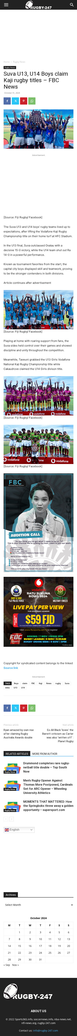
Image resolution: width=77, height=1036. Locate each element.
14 (9, 946)
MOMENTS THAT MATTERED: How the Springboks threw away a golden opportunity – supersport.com (48, 806)
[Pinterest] (23, 101)
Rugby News (19, 61)
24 (40, 952)
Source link (11, 668)
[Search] (72, 5)
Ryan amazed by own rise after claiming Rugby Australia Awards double (19, 733)
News (48, 683)
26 (59, 952)
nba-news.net (62, 1019)
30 (30, 959)
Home (7, 61)
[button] (6, 5)
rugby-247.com (47, 1023)
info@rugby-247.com (45, 1030)
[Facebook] (7, 101)
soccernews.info (43, 1019)
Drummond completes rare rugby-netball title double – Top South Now (46, 767)
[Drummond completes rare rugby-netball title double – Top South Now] (12, 767)
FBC (33, 683)
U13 (15, 687)
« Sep (7, 965)
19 (59, 946)
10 (40, 939)
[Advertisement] (38, 33)
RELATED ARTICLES (17, 753)
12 (59, 939)
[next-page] (11, 819)
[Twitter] (15, 101)
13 (68, 939)
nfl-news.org (28, 1023)
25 (50, 952)
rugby (58, 683)
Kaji (40, 683)
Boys (16, 683)
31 (40, 959)
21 (9, 952)
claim (24, 683)
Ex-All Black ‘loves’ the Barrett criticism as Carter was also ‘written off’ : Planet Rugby (57, 735)
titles (7, 687)
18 (50, 946)
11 (50, 939)
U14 (23, 687)
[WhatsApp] (31, 101)
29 (19, 959)
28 (9, 959)
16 (30, 946)
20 (68, 946)
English (14, 829)
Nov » (15, 965)
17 (40, 946)
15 (19, 946)
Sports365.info (23, 1019)
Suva (67, 683)
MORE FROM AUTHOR (44, 753)
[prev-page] (6, 819)
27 (68, 952)
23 (30, 952)
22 (19, 952)
